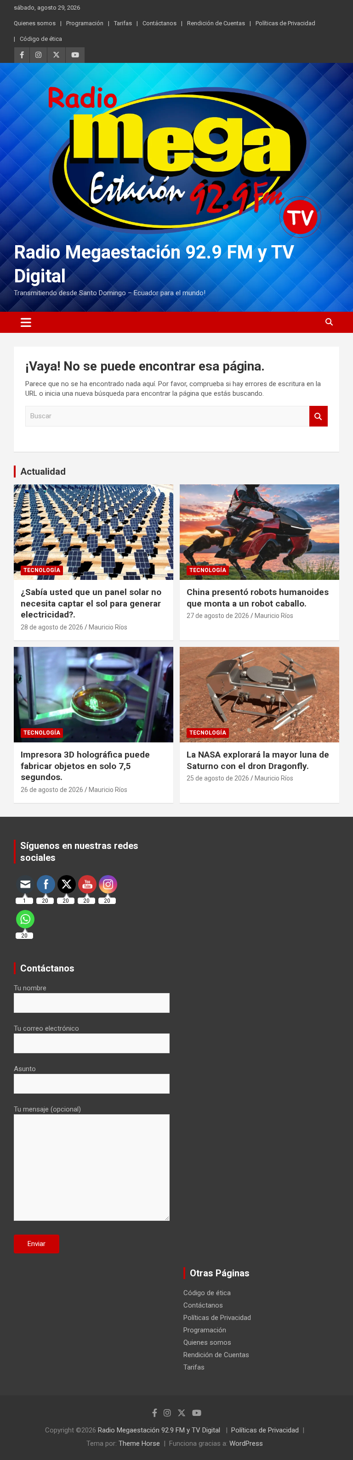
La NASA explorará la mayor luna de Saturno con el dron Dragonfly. (258, 760)
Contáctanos (159, 23)
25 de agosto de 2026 (218, 778)
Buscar (318, 416)
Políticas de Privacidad (285, 23)
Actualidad (43, 471)
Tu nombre (30, 988)
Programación (84, 23)
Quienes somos (35, 23)
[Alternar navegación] (26, 322)
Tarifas (123, 23)
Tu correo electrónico (46, 1028)
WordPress (246, 1443)
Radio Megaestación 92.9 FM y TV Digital (160, 1430)
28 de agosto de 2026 (52, 627)
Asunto (25, 1069)
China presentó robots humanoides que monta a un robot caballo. (258, 598)
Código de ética (41, 38)
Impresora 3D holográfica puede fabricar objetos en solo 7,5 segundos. (85, 765)
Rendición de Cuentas (216, 23)
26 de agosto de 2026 (52, 789)
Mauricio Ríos (108, 627)
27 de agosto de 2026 (218, 615)
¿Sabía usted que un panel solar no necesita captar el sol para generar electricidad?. (91, 603)
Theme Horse (139, 1443)
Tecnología (41, 570)
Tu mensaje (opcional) (47, 1109)
